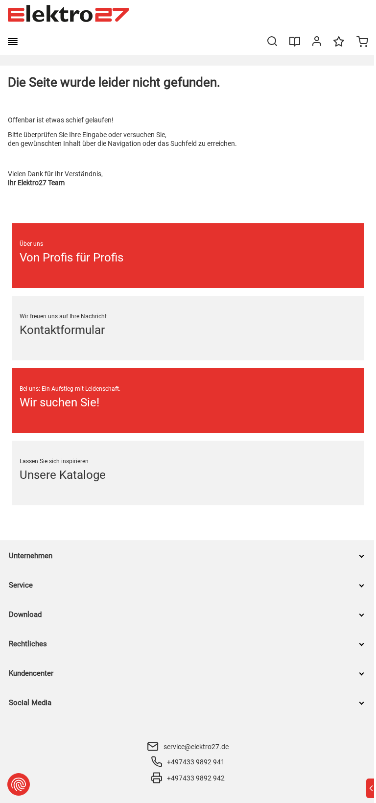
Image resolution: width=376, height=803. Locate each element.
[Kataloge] (294, 45)
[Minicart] (362, 42)
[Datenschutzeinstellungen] (18, 784)
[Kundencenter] (316, 43)
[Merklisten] (338, 46)
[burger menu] (13, 41)
